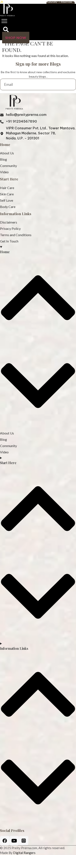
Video (4, 172)
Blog (3, 159)
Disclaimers (8, 222)
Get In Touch (9, 241)
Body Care (7, 207)
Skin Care (7, 194)
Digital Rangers (24, 853)
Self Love (6, 200)
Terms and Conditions (15, 235)
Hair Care (7, 188)
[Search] (6, 29)
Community (8, 166)
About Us (7, 153)
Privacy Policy (10, 228)
